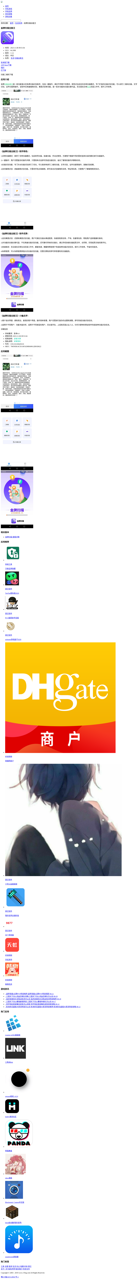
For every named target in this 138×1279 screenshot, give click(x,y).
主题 (6, 1266)
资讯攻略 (8, 14)
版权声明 (11, 1269)
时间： (7, 48)
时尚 (26, 1266)
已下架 (3, 70)
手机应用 (8, 11)
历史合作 (26, 1269)
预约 (2, 68)
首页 (7, 6)
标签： (7, 58)
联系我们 (19, 1269)
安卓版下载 (5, 62)
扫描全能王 (19, 58)
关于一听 (4, 1269)
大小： (7, 50)
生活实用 (18, 23)
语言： (7, 55)
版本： (7, 53)
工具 (2, 1266)
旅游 (10, 1266)
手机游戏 (8, 9)
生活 (12, 58)
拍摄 (22, 1266)
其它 (29, 1266)
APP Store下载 (6, 65)
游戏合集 (8, 16)
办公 (18, 1266)
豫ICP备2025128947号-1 (10, 1277)
